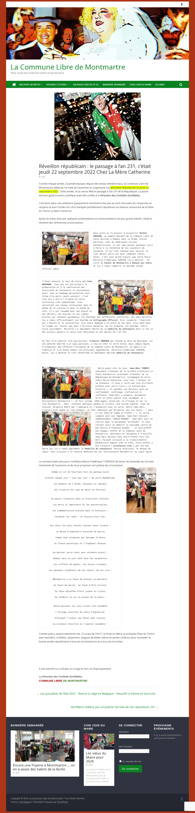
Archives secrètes (29, 84)
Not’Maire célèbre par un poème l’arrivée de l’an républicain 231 (114, 707)
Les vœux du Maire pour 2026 (96, 757)
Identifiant (124, 731)
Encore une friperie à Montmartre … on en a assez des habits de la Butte (44, 767)
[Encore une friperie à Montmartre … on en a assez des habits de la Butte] (45, 731)
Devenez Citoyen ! (56, 84)
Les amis (159, 84)
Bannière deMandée (114, 84)
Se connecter (130, 769)
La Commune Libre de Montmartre (68, 67)
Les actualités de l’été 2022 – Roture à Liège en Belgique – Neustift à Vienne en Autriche (96, 693)
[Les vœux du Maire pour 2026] (99, 735)
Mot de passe (125, 746)
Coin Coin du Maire (140, 84)
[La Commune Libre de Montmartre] (14, 84)
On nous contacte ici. (86, 84)
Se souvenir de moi (131, 761)
